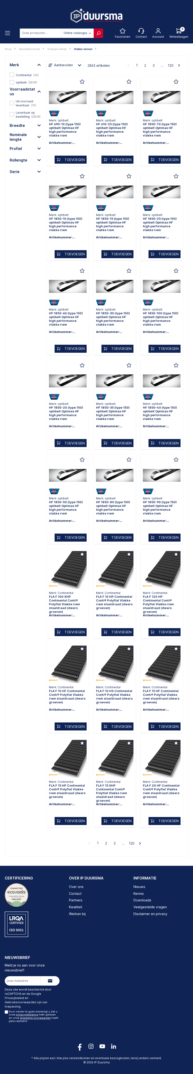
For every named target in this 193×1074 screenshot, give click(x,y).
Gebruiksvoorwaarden (20, 1002)
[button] (25, 65)
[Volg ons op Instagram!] (91, 1046)
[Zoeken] (98, 33)
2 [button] (145, 65)
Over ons (76, 887)
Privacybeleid (14, 998)
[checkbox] (25, 75)
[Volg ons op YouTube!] (102, 1046)
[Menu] (7, 33)
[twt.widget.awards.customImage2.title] (16, 924)
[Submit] (50, 981)
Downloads (142, 900)
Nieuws (139, 887)
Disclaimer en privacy (150, 914)
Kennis (138, 894)
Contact (75, 894)
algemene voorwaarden (35, 1018)
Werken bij (77, 914)
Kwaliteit (75, 907)
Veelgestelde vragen (150, 907)
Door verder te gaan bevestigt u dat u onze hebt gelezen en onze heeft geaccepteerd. (33, 1016)
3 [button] (154, 65)
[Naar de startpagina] (96, 15)
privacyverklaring (27, 1014)
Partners (75, 900)
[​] (68, 99)
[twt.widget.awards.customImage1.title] (16, 895)
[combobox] (40, 33)
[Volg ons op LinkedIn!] (113, 1046)
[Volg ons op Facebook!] (79, 1046)
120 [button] (170, 65)
